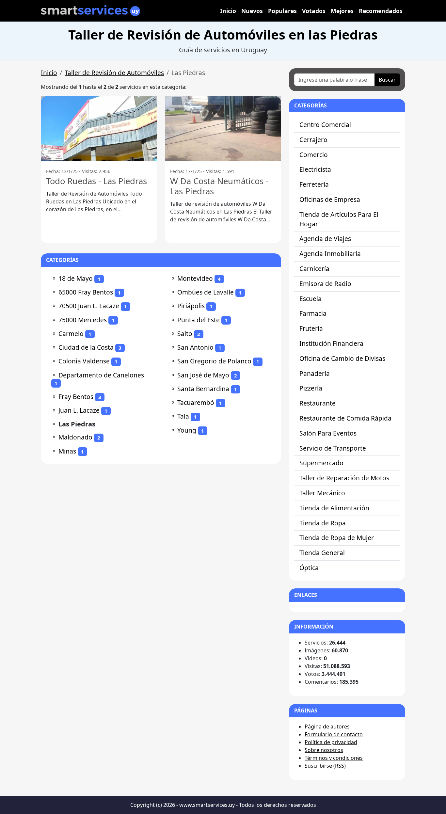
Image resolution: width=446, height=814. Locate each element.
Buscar (387, 79)
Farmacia (313, 313)
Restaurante (317, 403)
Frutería (311, 328)
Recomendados (381, 11)
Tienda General (322, 552)
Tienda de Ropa (322, 523)
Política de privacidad (331, 742)
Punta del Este (198, 319)
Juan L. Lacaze (79, 410)
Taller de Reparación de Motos (344, 477)
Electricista (315, 169)
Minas (67, 451)
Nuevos (252, 11)
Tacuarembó (195, 402)
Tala (183, 416)
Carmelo (71, 333)
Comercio (313, 154)
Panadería (314, 373)
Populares (282, 11)
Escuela (310, 298)
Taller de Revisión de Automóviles (114, 72)
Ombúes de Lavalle (205, 292)
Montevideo (195, 278)
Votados (314, 11)
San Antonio (195, 347)
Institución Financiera (331, 343)
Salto (184, 333)
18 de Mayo (75, 278)
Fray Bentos (75, 396)
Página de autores (327, 726)
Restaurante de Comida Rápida (345, 418)
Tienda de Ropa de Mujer (336, 537)
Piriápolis (191, 305)
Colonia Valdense (84, 361)
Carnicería (314, 268)
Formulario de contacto (334, 734)
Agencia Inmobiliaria (330, 253)
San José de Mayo (203, 375)
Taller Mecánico (322, 492)
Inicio (228, 11)
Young (186, 430)
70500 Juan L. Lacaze (88, 305)
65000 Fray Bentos (85, 292)
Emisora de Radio (325, 283)
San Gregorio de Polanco (214, 361)
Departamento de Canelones (101, 375)
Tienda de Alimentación (334, 507)
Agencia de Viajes (325, 238)
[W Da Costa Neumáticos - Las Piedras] (223, 128)
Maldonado (75, 437)
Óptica (309, 567)
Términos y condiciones (334, 757)
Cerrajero (313, 139)
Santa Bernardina (203, 388)
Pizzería (310, 388)
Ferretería (314, 184)
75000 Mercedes (82, 319)
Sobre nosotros (324, 750)
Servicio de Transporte (332, 448)
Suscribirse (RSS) (325, 765)
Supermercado (321, 462)
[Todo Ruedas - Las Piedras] (99, 128)
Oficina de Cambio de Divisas (342, 358)
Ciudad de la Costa (86, 347)
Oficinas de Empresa (329, 199)
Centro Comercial (325, 124)
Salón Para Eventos (328, 433)
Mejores (342, 11)
